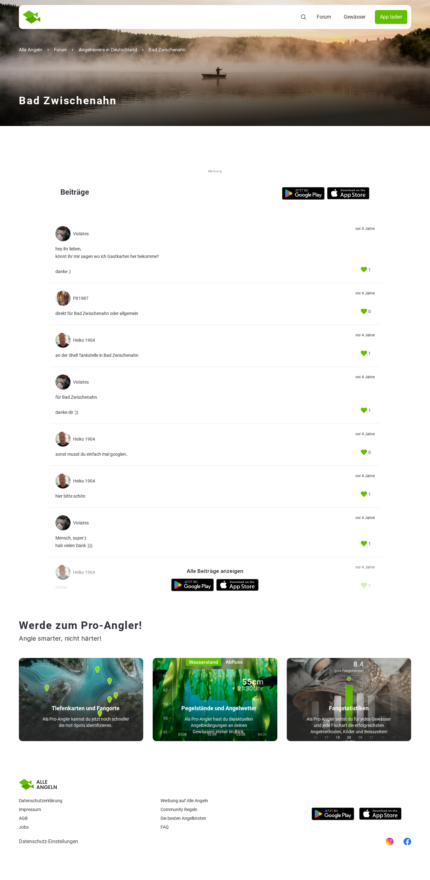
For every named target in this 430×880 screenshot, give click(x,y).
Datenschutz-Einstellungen (48, 841)
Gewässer (354, 17)
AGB (23, 818)
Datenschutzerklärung (40, 800)
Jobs (24, 827)
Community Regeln (179, 809)
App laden (391, 17)
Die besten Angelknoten (183, 818)
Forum (324, 17)
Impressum (30, 809)
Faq (165, 827)
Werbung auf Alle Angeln (184, 800)
